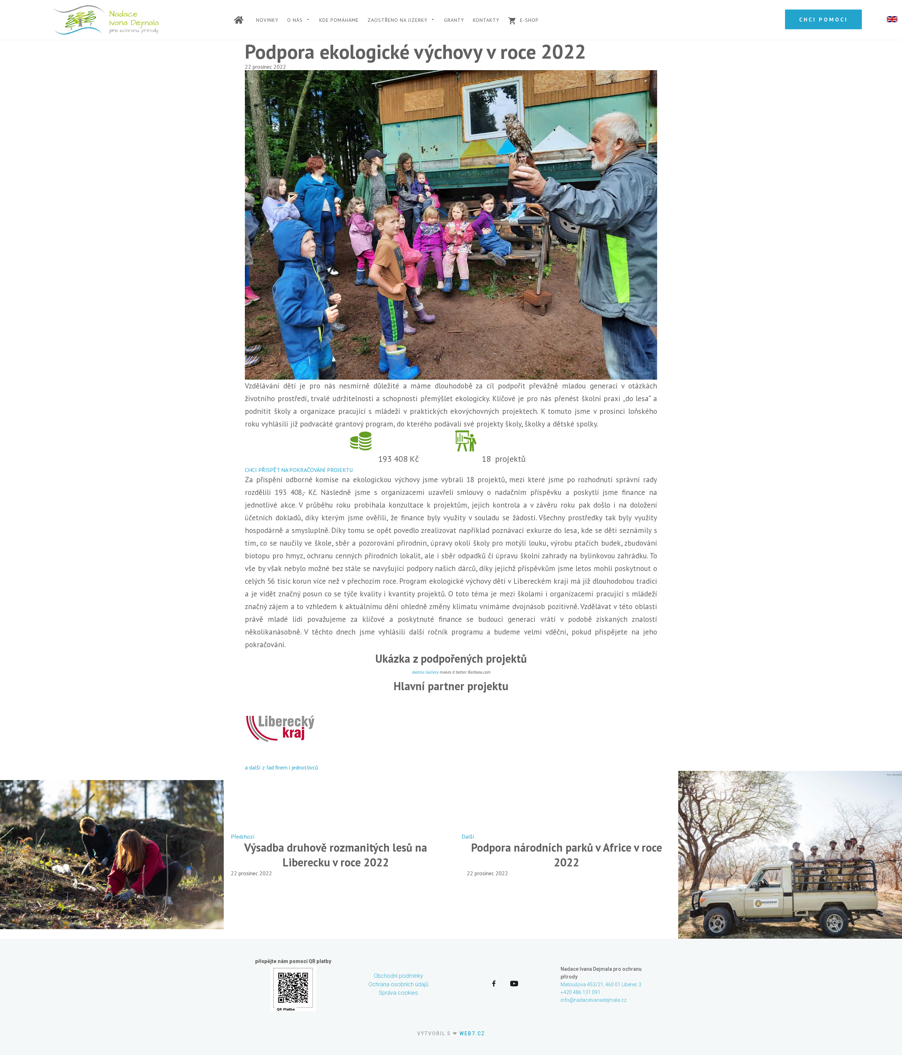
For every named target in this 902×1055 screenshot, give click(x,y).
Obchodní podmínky (398, 976)
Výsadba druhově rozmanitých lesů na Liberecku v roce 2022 (335, 855)
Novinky (267, 20)
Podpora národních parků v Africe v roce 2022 (566, 855)
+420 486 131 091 (580, 992)
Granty (454, 20)
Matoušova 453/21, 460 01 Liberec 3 (601, 984)
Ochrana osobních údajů (398, 984)
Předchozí (243, 836)
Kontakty (486, 20)
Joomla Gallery (425, 672)
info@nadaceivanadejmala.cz (593, 1000)
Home (240, 22)
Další (468, 836)
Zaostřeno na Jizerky (397, 20)
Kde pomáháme (339, 20)
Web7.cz (472, 1033)
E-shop (529, 20)
